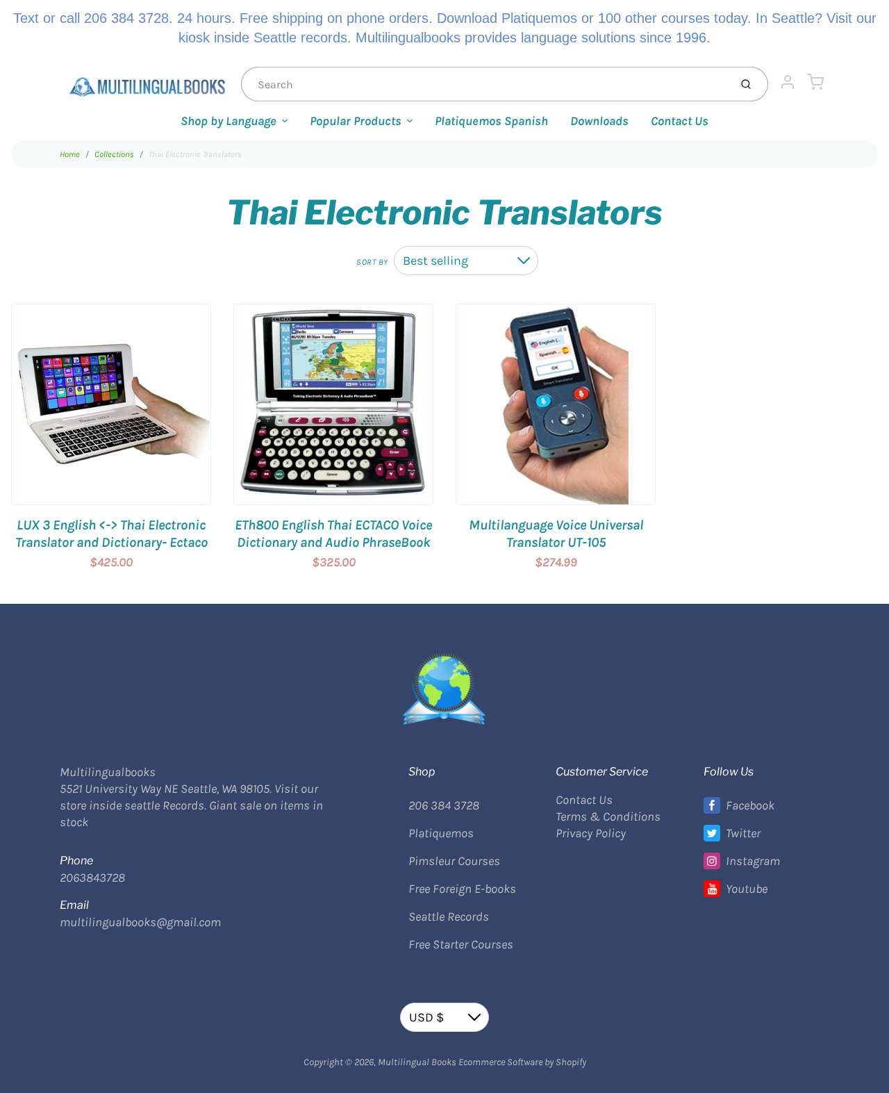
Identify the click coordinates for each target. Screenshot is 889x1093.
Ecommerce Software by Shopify (522, 1062)
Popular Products (355, 121)
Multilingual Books (417, 1062)
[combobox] (484, 84)
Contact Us (679, 121)
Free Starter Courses (460, 944)
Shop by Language (228, 121)
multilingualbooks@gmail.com (140, 922)
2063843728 (92, 877)
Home (70, 154)
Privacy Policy (591, 833)
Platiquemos (441, 833)
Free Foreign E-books (462, 888)
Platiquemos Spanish (491, 121)
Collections (114, 154)
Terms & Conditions (608, 816)
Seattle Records (448, 916)
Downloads (599, 121)
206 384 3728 (443, 805)
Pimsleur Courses (454, 861)
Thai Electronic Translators (195, 154)
